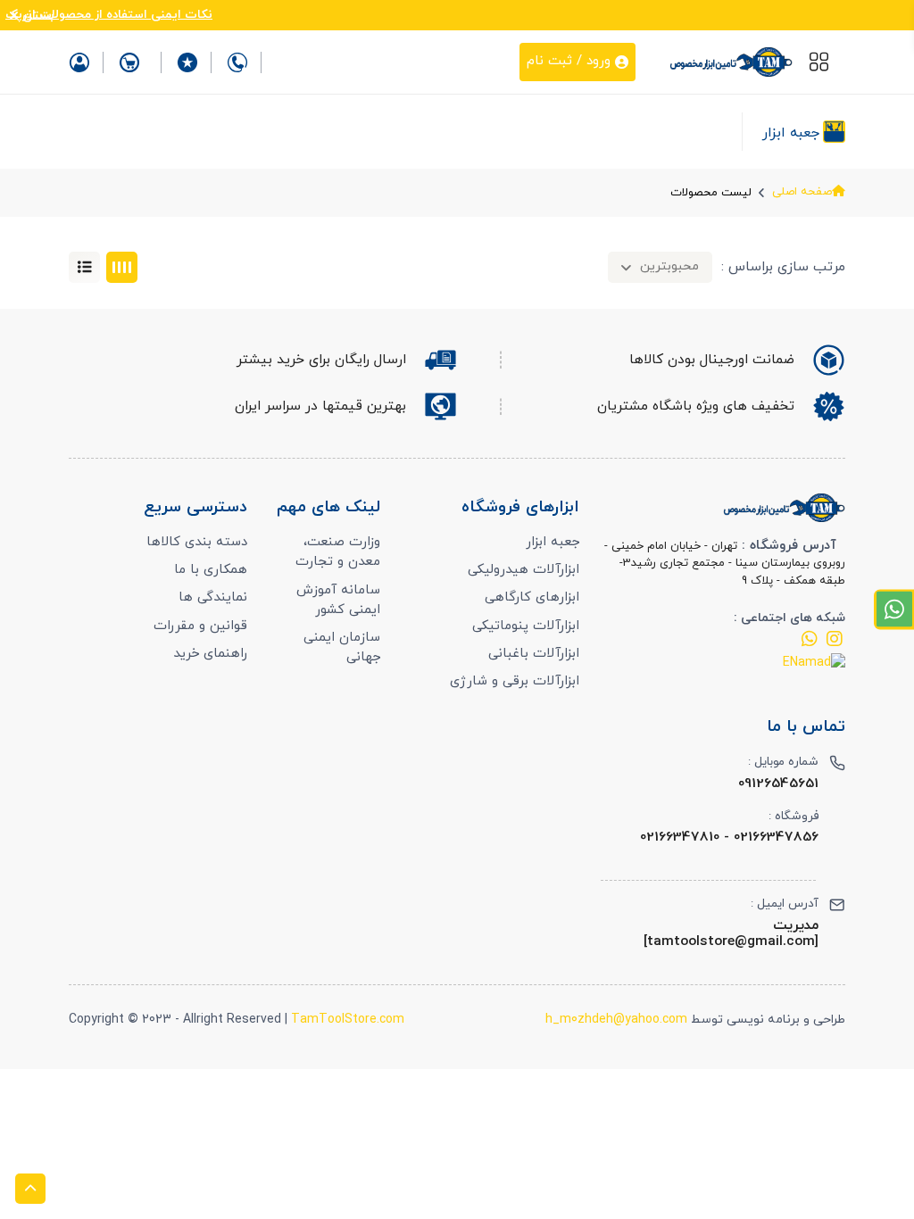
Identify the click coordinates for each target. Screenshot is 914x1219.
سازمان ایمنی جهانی (341, 647)
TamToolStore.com (347, 1019)
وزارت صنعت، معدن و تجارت (337, 552)
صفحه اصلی (802, 192)
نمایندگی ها (213, 597)
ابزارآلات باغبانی (533, 653)
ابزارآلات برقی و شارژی (514, 681)
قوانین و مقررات (200, 626)
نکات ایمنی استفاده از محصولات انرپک (108, 15)
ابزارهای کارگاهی (532, 597)
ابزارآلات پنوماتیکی (525, 626)
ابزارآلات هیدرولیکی (523, 569)
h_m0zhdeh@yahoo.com (616, 1019)
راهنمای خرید (210, 653)
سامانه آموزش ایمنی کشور (338, 600)
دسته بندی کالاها (196, 542)
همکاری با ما (210, 569)
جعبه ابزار (552, 542)
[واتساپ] (809, 642)
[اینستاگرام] (834, 642)
